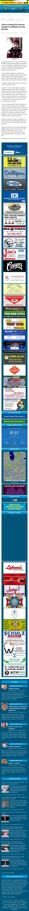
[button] (27, 11)
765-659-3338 (13, 902)
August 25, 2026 (13, 690)
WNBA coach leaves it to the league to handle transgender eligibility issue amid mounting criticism (13, 842)
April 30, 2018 (6, 33)
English (18, 1)
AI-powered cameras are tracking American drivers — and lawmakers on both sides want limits (14, 783)
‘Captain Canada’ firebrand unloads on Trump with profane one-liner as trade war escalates (12, 857)
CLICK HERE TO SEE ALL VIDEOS (8, 897)
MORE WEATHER (14, 482)
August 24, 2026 (13, 765)
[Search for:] (15, 14)
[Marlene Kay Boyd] (4, 745)
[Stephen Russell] (4, 687)
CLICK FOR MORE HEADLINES (8, 872)
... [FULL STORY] (13, 699)
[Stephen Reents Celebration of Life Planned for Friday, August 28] (4, 706)
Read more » (16, 792)
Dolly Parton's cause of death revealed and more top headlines (13, 812)
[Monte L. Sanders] (4, 761)
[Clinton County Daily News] (14, 7)
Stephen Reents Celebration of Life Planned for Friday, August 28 (18, 707)
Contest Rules (11, 906)
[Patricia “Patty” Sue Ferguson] (4, 725)
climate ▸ (14, 446)
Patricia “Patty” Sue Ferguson (15, 726)
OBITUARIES (14, 682)
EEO (23, 906)
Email (18, 902)
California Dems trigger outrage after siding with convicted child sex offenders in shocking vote (12, 827)
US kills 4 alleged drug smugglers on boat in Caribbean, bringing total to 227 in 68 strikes (13, 798)
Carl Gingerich (15, 33)
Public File (18, 906)
